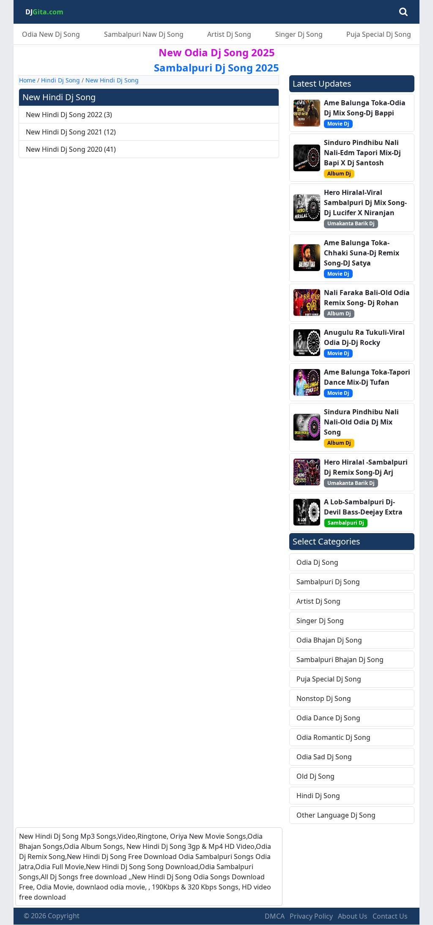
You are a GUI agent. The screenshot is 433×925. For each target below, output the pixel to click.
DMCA (275, 916)
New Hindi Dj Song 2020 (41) (71, 149)
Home (27, 80)
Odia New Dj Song (51, 34)
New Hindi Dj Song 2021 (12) (71, 132)
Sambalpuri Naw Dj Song (144, 34)
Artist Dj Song (229, 34)
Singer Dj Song (299, 34)
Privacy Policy (311, 916)
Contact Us (390, 916)
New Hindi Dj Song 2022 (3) (69, 114)
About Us (352, 916)
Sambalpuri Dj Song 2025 (216, 67)
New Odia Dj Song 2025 (217, 52)
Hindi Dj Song (60, 80)
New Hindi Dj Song (112, 80)
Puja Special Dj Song (378, 34)
